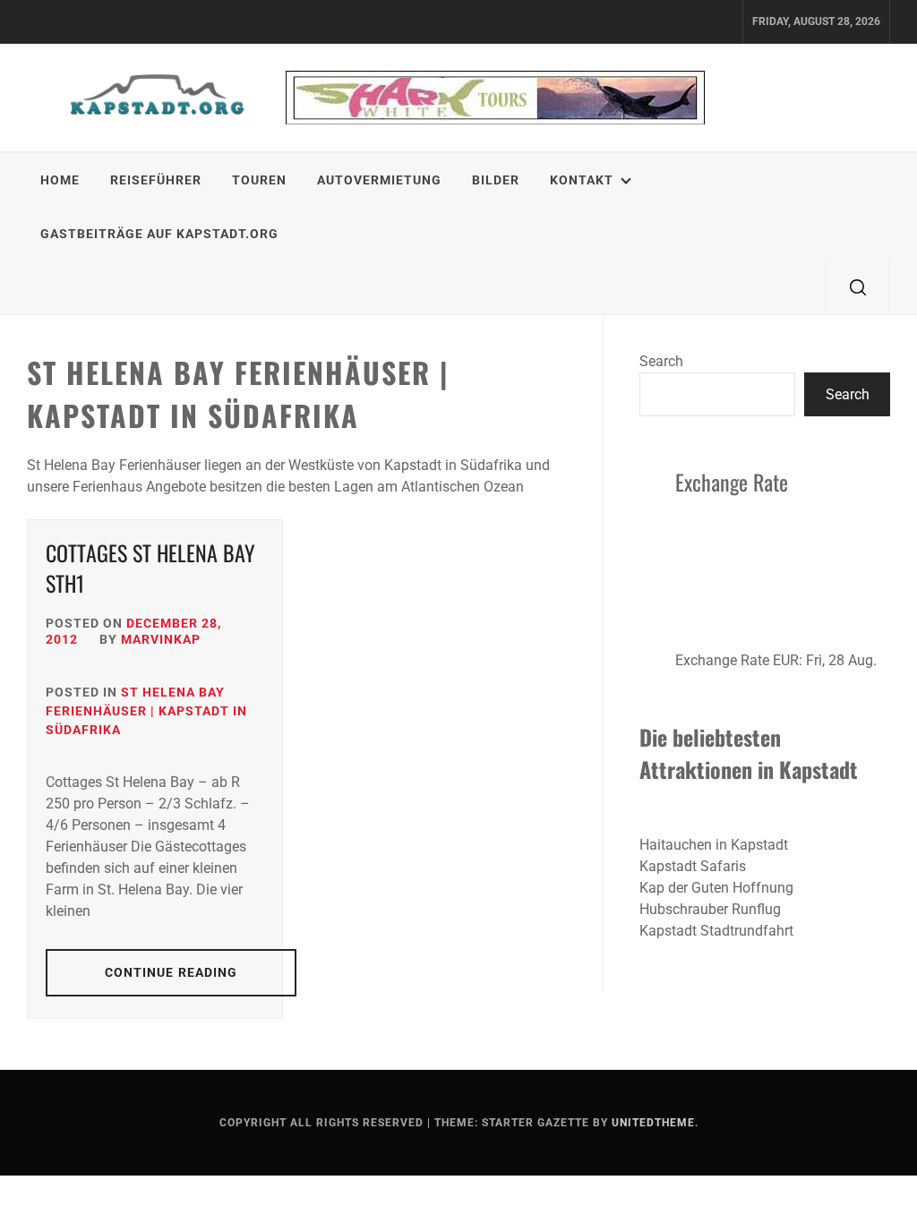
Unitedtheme (653, 1122)
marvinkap (161, 639)
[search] (858, 287)
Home (60, 180)
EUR (786, 660)
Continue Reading (171, 972)
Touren (259, 180)
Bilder (495, 180)
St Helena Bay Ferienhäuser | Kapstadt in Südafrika (146, 711)
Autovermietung (379, 180)
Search (661, 361)
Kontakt (581, 180)
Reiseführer (155, 180)
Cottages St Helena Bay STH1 (150, 567)
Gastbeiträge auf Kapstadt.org (159, 234)
